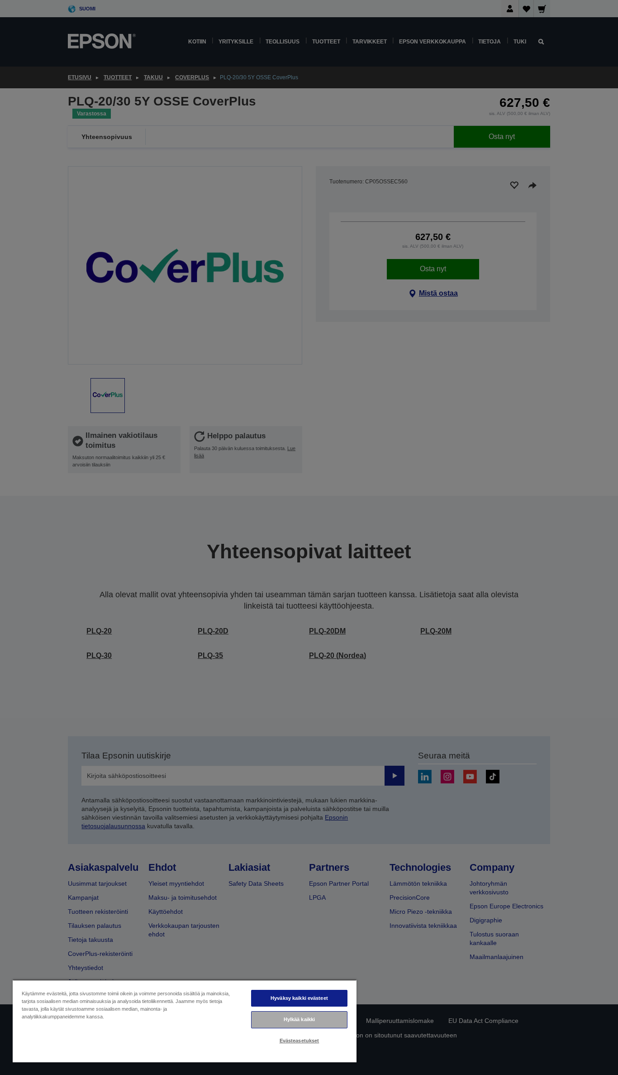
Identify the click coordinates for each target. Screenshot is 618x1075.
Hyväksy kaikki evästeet (299, 998)
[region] (185, 1020)
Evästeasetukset (299, 1040)
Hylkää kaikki (299, 1019)
